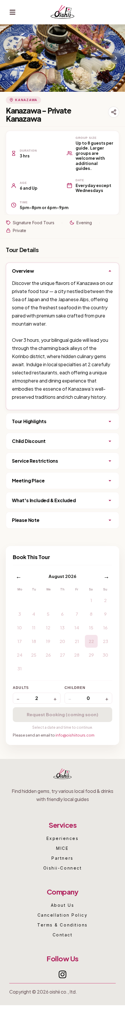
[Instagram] (62, 974)
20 (62, 641)
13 (62, 627)
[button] (12, 12)
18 (34, 641)
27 (62, 655)
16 (105, 627)
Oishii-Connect (62, 868)
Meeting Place (28, 480)
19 (48, 641)
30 (105, 655)
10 (19, 627)
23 (105, 641)
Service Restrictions (35, 461)
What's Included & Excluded (44, 500)
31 (19, 668)
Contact (63, 935)
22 (91, 641)
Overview (23, 271)
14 (76, 627)
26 (48, 655)
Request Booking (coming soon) (62, 714)
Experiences (63, 838)
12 (48, 627)
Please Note (26, 520)
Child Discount (29, 441)
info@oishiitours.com (75, 735)
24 (19, 655)
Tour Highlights (29, 421)
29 (91, 655)
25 (33, 655)
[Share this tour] (113, 112)
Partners (62, 858)
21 (77, 641)
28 (76, 655)
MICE (62, 848)
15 (91, 627)
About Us (62, 905)
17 (19, 641)
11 (33, 627)
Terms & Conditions (62, 925)
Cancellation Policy (63, 915)
